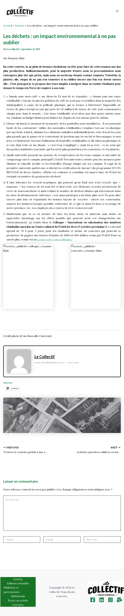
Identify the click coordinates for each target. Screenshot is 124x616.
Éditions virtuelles (18, 583)
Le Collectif (44, 356)
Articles (18, 579)
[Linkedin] (101, 599)
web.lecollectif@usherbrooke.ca (49, 362)
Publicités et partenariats (11, 589)
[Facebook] (92, 599)
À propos (18, 604)
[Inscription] (119, 599)
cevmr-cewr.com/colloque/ (54, 239)
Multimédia (18, 596)
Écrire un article (18, 600)
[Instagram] (110, 599)
